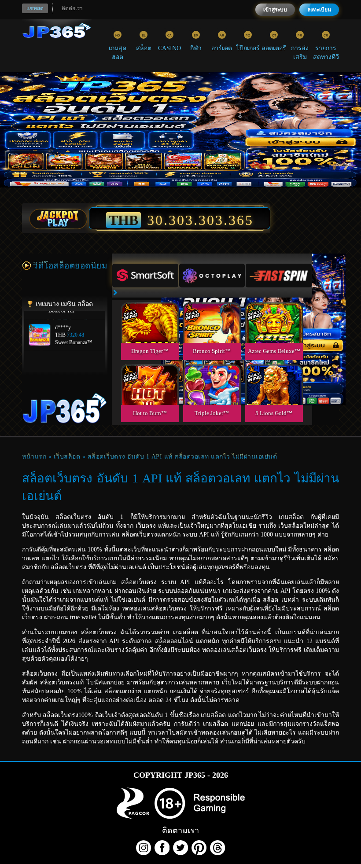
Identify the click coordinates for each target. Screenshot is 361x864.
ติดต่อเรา (72, 8)
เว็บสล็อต (67, 456)
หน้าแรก (34, 456)
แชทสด (35, 8)
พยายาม (150, 312)
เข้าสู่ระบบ (275, 10)
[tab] (145, 275)
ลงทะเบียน (319, 10)
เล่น (149, 332)
